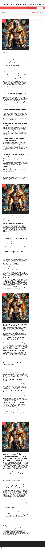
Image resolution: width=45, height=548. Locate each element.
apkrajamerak (9, 225)
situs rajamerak (9, 48)
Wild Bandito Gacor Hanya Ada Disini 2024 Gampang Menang (22, 4)
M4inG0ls (4, 47)
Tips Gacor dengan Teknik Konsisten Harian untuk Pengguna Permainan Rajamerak (15, 325)
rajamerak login (5, 48)
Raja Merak (5, 345)
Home (33, 12)
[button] (35, 8)
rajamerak (8, 47)
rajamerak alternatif (17, 47)
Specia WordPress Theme (16, 544)
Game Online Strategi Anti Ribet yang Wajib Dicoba (15, 215)
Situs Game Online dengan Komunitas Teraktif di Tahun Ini (14, 51)
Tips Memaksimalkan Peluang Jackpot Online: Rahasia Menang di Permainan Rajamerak (14, 453)
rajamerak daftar (23, 47)
